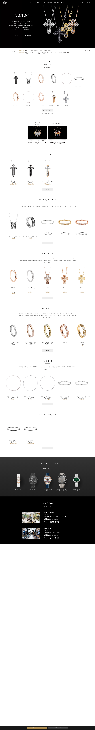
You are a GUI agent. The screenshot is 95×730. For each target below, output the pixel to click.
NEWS (31, 2)
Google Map (63, 516)
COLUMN (49, 2)
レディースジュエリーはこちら (47, 113)
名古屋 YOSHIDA (48, 528)
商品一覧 (16, 35)
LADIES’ (43, 2)
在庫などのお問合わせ (37, 727)
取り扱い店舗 (28, 35)
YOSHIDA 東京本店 (49, 512)
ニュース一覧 (87, 50)
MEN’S (37, 2)
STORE (63, 2)
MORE (47, 189)
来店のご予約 (58, 727)
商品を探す (48, 110)
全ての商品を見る (47, 67)
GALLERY (56, 2)
